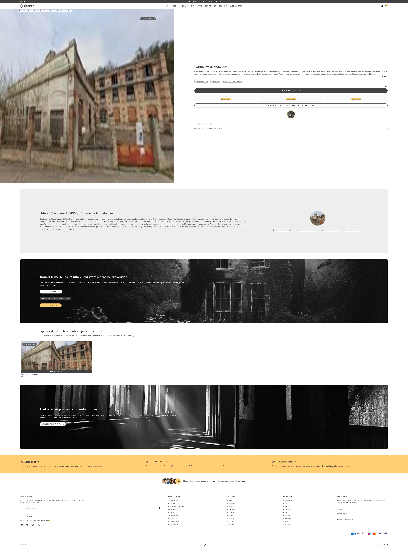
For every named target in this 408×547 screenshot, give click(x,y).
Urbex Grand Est (37, 11)
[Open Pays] (170, 6)
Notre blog (171, 512)
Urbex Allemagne (230, 509)
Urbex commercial (286, 500)
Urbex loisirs (284, 512)
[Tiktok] (33, 525)
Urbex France (28, 11)
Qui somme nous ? (173, 524)
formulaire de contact (353, 502)
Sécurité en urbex (173, 515)
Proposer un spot (173, 521)
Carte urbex (172, 509)
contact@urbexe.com (371, 500)
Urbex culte (284, 503)
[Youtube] (27, 525)
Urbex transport (286, 524)
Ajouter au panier (291, 91)
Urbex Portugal (229, 515)
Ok (160, 508)
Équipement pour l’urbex (176, 506)
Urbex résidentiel (286, 518)
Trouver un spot (173, 500)
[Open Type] (202, 6)
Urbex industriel (286, 509)
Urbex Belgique (229, 503)
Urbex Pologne (229, 518)
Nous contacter (173, 518)
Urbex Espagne (229, 512)
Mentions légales (342, 514)
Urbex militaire (285, 515)
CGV (338, 517)
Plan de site (384, 544)
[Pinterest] (21, 525)
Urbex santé (284, 521)
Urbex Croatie (229, 521)
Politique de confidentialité (345, 520)
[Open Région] (180, 6)
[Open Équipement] (216, 6)
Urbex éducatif (285, 506)
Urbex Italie (228, 506)
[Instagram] (39, 525)
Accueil (21, 11)
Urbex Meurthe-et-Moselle (50, 11)
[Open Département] (195, 6)
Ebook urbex (172, 503)
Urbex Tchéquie (229, 524)
